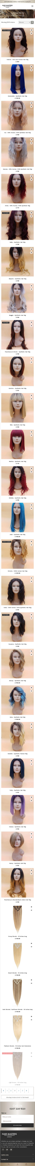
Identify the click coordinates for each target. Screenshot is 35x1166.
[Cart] (26, 1164)
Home (13, 15)
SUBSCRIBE (18, 1125)
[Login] (17, 1164)
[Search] (8, 1164)
